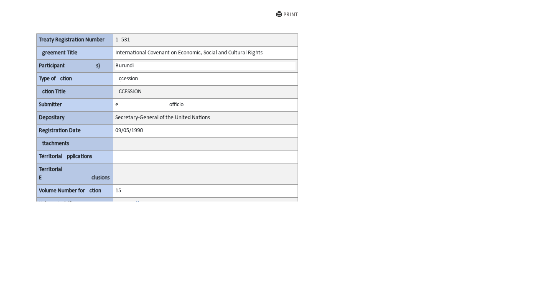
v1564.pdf (127, 204)
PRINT (290, 15)
